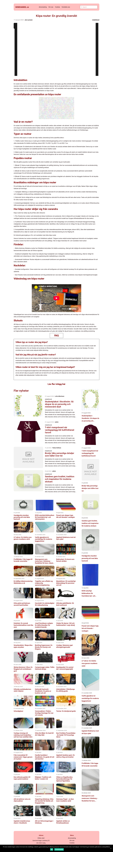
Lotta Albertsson (59, 396)
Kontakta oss (66, 7)
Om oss (50, 7)
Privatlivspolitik (59, 849)
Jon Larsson (28, 20)
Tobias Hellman (56, 448)
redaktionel (95, 20)
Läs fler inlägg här (56, 384)
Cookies (57, 7)
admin (56, 422)
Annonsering (43, 7)
